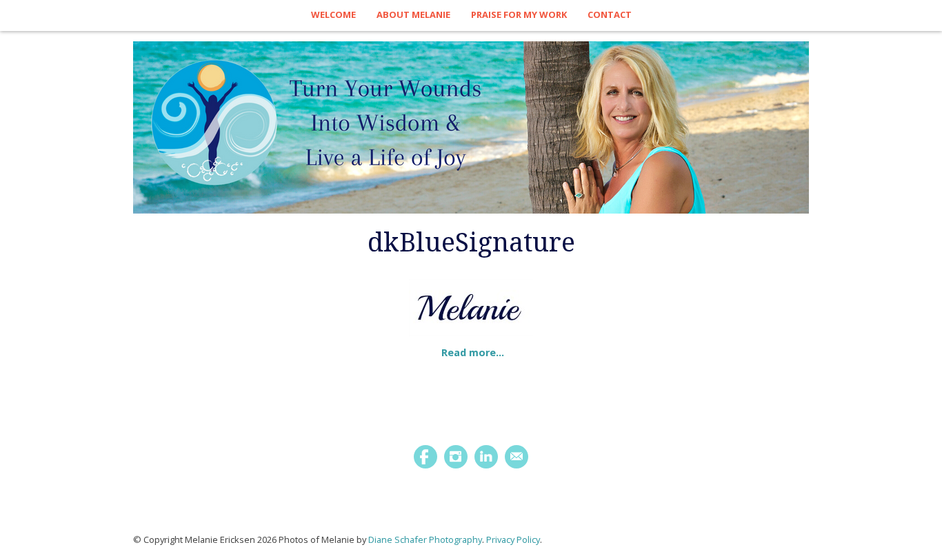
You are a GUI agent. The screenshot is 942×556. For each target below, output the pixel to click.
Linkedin (486, 457)
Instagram (456, 457)
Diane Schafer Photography (425, 539)
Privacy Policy (513, 539)
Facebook (425, 457)
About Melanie (413, 14)
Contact (610, 14)
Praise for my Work (519, 14)
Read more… (472, 352)
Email (516, 457)
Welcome (333, 14)
